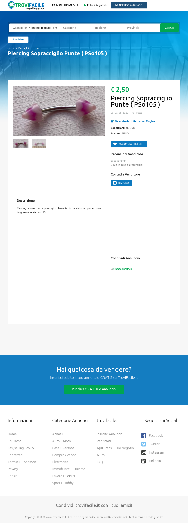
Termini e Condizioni (22, 462)
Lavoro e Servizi (63, 476)
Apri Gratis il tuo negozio (115, 448)
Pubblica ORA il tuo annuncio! (94, 389)
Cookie (12, 476)
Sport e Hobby (63, 483)
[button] (17, 111)
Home (11, 48)
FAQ (100, 462)
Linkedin (155, 461)
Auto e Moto (61, 441)
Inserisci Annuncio (109, 434)
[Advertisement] (63, 231)
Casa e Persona (63, 448)
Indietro (19, 39)
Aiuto (101, 455)
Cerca (169, 27)
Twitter (154, 444)
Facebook (156, 435)
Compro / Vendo (64, 455)
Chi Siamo (14, 441)
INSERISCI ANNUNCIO (130, 5)
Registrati (101, 5)
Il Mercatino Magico (143, 121)
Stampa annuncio (123, 268)
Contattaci (15, 455)
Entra (90, 5)
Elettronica (60, 462)
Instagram (156, 452)
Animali (57, 434)
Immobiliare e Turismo (68, 469)
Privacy (13, 469)
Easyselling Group (65, 5)
